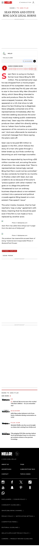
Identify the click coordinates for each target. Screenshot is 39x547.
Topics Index (25, 474)
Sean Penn (8, 255)
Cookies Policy (19, 499)
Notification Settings (24, 516)
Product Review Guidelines (21, 538)
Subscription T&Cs (27, 469)
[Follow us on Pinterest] (24, 487)
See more (5, 396)
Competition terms (9, 522)
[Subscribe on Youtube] (6, 487)
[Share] (34, 61)
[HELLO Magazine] (8, 2)
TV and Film (22, 8)
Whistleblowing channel (12, 510)
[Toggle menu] (3, 2)
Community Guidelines (11, 505)
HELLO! (10, 53)
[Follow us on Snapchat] (15, 487)
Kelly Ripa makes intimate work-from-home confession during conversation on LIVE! (23, 415)
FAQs (22, 464)
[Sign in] (33, 2)
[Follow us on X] (24, 482)
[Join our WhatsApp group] (6, 492)
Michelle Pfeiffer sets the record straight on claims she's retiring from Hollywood (23, 426)
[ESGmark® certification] (16, 453)
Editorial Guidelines (10, 527)
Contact (5, 474)
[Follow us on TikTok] (33, 482)
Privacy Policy (8, 516)
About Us (5, 464)
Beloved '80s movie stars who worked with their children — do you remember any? (23, 403)
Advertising (6, 469)
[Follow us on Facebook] (15, 482)
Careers (5, 538)
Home (12, 8)
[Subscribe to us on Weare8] (33, 487)
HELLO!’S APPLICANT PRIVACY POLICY (15, 533)
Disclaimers (6, 499)
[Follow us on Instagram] (6, 482)
